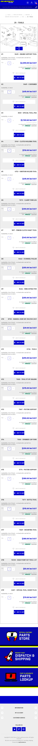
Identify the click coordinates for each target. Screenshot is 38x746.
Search (36, 7)
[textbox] (17, 7)
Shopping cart (36, 3)
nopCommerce (22, 742)
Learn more (34, 68)
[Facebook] (19, 729)
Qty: (2, 62)
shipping (34, 65)
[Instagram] (24, 729)
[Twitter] (15, 729)
